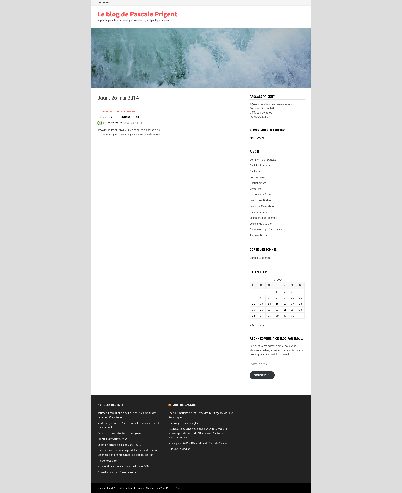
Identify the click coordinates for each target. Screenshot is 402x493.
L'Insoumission (258, 212)
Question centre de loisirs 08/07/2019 (119, 444)
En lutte (114, 111)
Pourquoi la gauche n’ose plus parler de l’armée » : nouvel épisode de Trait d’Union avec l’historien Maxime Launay (197, 433)
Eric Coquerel (257, 177)
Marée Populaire (107, 460)
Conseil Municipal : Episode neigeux (118, 472)
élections (102, 111)
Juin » (260, 325)
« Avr (252, 325)
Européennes (128, 111)
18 (300, 303)
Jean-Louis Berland (261, 200)
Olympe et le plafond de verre (267, 229)
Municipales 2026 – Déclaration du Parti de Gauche (197, 443)
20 (261, 309)
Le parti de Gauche (261, 223)
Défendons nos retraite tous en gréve (119, 433)
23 (285, 309)
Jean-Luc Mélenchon (262, 206)
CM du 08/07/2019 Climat (112, 439)
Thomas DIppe (258, 235)
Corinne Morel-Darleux (263, 159)
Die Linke (255, 171)
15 (277, 303)
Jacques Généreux (260, 194)
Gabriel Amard (258, 183)
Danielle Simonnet (260, 165)
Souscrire (262, 375)
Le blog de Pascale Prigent (137, 14)
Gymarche (255, 188)
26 (253, 315)
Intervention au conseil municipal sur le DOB (123, 466)
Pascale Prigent (114, 122)
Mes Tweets (257, 138)
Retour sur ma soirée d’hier (118, 116)
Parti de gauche (183, 405)
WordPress (166, 488)
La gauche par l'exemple (264, 218)
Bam (177, 488)
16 (285, 303)
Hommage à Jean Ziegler (183, 423)
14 (269, 303)
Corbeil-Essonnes (260, 257)
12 (253, 303)
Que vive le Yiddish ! (180, 449)
